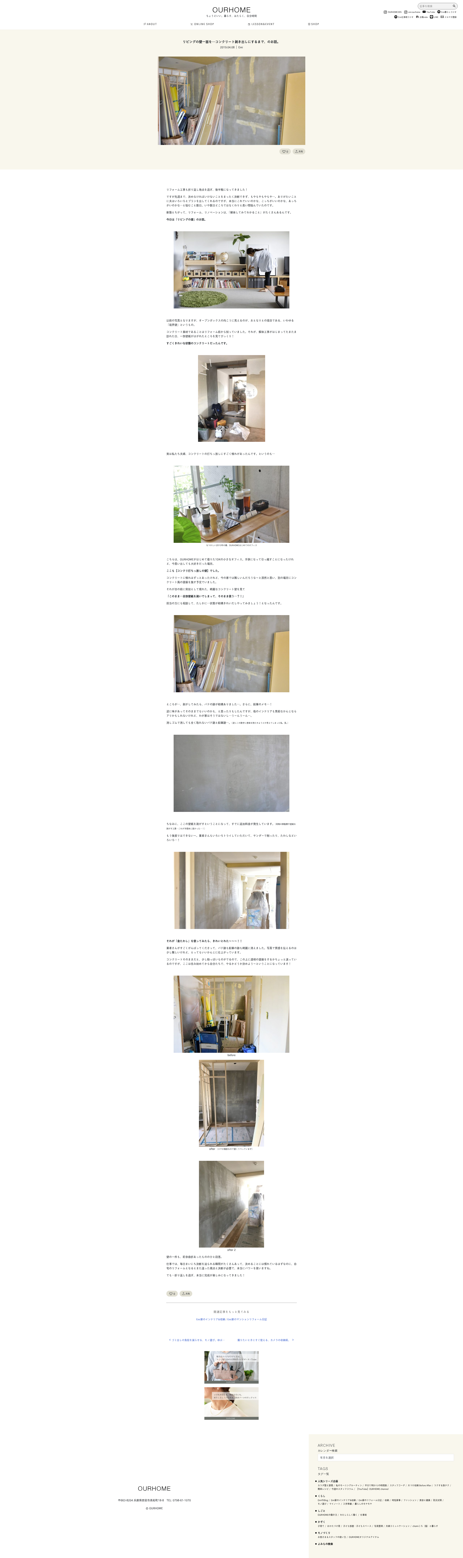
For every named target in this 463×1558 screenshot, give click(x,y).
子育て (321, 1526)
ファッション (410, 1500)
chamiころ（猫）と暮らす (425, 1526)
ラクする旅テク (441, 1485)
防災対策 (437, 1500)
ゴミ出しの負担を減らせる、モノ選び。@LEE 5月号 (201, 1340)
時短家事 (396, 1500)
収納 (387, 1500)
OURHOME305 (395, 11)
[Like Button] (284, 151)
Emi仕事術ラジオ (405, 16)
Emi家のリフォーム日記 (370, 1500)
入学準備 (347, 1503)
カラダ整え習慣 (325, 1485)
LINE (436, 16)
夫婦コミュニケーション (398, 1526)
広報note (424, 16)
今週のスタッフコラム (342, 1489)
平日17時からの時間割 (376, 1485)
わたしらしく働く (348, 1514)
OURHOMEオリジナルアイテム (364, 1537)
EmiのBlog (323, 1500)
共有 (301, 151)
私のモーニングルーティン (349, 1485)
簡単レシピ (323, 1489)
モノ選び (322, 1503)
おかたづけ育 (333, 1526)
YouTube (430, 11)
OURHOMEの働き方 (327, 1514)
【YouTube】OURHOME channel (372, 1489)
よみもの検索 (325, 1544)
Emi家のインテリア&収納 (210, 1319)
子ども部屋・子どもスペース (357, 1526)
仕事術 (363, 1514)
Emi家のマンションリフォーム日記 (247, 1319)
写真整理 (378, 1526)
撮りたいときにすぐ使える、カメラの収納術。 (264, 1340)
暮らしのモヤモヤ (363, 1503)
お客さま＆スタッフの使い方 (332, 1537)
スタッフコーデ (397, 1485)
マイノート (334, 1503)
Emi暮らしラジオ (448, 11)
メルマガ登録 (450, 16)
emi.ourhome (414, 11)
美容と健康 (424, 1500)
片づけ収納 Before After (419, 1485)
